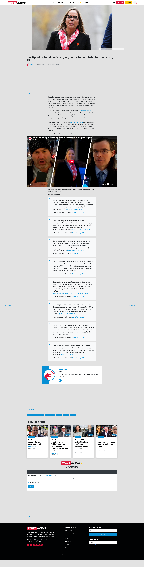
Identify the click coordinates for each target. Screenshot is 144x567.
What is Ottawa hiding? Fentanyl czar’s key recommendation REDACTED (81, 444)
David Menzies (54, 453)
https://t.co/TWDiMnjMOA (81, 230)
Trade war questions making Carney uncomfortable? (36, 442)
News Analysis (31, 415)
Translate (100, 545)
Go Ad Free (9, 305)
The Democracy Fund (76, 122)
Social (67, 544)
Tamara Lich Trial (50, 415)
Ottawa (73, 415)
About (86, 2)
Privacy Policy (69, 530)
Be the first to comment (53, 64)
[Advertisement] (11, 281)
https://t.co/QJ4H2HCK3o (61, 293)
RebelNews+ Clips (101, 449)
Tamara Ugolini (78, 451)
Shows (60, 2)
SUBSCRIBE (49, 476)
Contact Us (68, 541)
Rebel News (32, 64)
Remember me (34, 482)
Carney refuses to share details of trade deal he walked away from (107, 443)
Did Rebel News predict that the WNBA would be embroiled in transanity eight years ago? (60, 445)
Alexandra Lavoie (32, 446)
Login (66, 547)
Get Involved (70, 2)
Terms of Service (69, 533)
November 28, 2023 (78, 212)
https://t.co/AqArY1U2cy (73, 209)
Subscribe (67, 536)
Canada (59, 415)
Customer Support (70, 539)
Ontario (66, 415)
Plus (79, 2)
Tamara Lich (40, 415)
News (53, 2)
